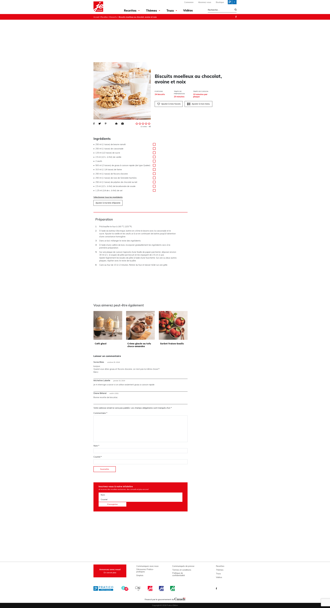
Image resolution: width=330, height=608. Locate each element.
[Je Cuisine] (104, 7)
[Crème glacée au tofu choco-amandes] (140, 325)
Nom (96, 445)
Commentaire (100, 413)
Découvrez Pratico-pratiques (145, 570)
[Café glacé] (107, 325)
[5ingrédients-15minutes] (125, 588)
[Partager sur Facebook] (93, 124)
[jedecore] (161, 588)
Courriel (97, 456)
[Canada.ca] (180, 598)
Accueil (96, 17)
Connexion (188, 2)
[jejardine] (172, 588)
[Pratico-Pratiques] (104, 588)
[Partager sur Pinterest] (105, 124)
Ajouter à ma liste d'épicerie (108, 203)
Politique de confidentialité (178, 574)
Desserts (113, 17)
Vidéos (188, 10)
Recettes (130, 10)
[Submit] (235, 9)
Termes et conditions (181, 570)
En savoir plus (110, 571)
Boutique (220, 2)
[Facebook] (236, 17)
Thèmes (151, 10)
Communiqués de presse (183, 566)
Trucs (170, 10)
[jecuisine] (150, 588)
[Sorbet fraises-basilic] (173, 325)
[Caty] (138, 588)
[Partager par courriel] (122, 124)
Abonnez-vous (204, 2)
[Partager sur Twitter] (99, 124)
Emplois (139, 575)
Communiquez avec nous (147, 566)
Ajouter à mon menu (201, 104)
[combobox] (220, 9)
